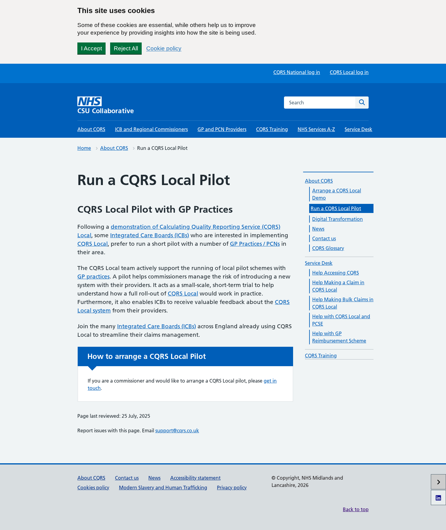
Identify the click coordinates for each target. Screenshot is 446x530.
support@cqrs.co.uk (177, 430)
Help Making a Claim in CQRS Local (338, 286)
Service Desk (358, 129)
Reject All (126, 48)
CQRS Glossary (328, 248)
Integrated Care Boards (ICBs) (149, 235)
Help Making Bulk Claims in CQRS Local (342, 303)
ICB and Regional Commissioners (151, 129)
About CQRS (91, 129)
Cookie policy (163, 48)
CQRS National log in (296, 72)
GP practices (93, 276)
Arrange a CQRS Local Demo (336, 194)
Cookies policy (93, 487)
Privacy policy (232, 487)
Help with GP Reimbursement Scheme (339, 337)
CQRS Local (92, 243)
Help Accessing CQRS (335, 273)
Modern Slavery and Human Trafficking (163, 487)
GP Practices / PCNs (255, 243)
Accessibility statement (195, 478)
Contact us (324, 238)
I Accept (91, 48)
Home (84, 148)
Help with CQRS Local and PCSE (341, 320)
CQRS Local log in (349, 72)
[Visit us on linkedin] (438, 497)
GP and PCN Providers (222, 129)
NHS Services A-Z (316, 129)
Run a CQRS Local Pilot (336, 208)
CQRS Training (272, 129)
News (318, 229)
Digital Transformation (337, 219)
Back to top (356, 509)
